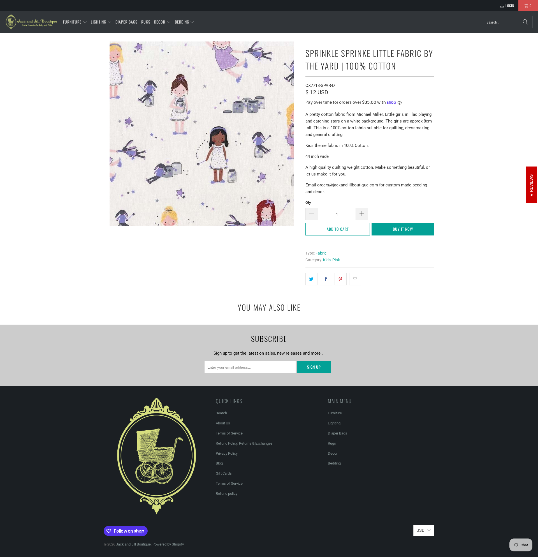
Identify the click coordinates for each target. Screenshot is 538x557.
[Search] (525, 22)
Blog (219, 463)
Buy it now (403, 229)
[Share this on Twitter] (311, 279)
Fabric (321, 253)
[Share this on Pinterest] (341, 279)
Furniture (335, 413)
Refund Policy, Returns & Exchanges (244, 443)
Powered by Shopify (168, 544)
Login (509, 5)
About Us (223, 423)
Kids (327, 260)
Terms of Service (229, 433)
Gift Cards (224, 473)
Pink (336, 260)
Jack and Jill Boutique (133, 544)
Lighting (334, 423)
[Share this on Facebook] (326, 279)
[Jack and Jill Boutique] (31, 22)
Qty (308, 202)
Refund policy (226, 493)
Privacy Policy (227, 453)
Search (221, 413)
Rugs (332, 443)
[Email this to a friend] (355, 279)
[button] (75, 22)
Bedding (334, 463)
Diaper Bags (337, 433)
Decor (332, 453)
